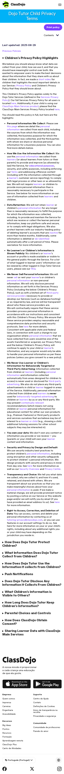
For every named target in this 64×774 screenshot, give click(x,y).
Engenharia (7, 710)
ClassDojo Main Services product (20, 106)
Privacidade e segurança (44, 716)
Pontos (5, 729)
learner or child (29, 421)
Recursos (6, 733)
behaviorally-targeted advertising (35, 396)
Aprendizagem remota (12, 740)
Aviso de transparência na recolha (45, 711)
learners (11, 159)
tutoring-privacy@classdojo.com (25, 519)
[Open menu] (60, 5)
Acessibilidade (9, 714)
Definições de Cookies (44, 706)
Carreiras (6, 706)
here (13, 103)
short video (44, 79)
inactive (53, 232)
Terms (14, 171)
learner (50, 204)
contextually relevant (32, 402)
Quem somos (8, 698)
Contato (37, 702)
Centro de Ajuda (41, 698)
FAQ (33, 268)
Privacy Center (52, 468)
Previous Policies (11, 50)
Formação (7, 736)
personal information (27, 156)
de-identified (42, 238)
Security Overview (29, 468)
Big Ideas (6, 725)
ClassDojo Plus (9, 744)
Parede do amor (40, 731)
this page (12, 126)
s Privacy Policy (22, 85)
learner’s (13, 177)
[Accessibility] (59, 760)
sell (15, 277)
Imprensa (6, 702)
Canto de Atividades (11, 748)
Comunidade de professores (46, 727)
